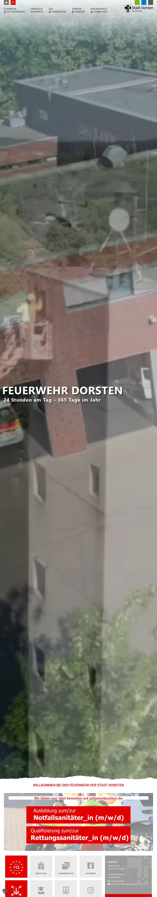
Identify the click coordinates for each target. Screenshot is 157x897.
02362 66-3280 (117, 881)
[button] (6, 2)
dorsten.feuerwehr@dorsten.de (124, 884)
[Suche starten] (13, 2)
